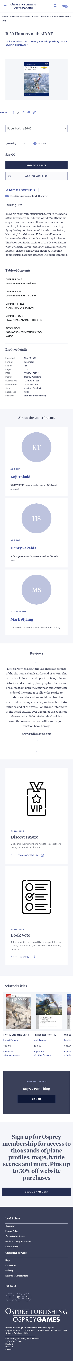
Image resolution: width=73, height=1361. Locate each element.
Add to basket (36, 165)
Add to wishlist (36, 176)
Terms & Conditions (15, 1236)
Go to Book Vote (20, 957)
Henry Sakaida (23, 547)
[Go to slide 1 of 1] (36, 751)
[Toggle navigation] (5, 6)
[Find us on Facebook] (10, 1297)
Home (5, 16)
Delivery (9, 1270)
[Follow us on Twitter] (27, 1297)
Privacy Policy (11, 1231)
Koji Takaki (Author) (17, 41)
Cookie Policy (11, 1246)
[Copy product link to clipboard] (34, 112)
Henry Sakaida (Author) (45, 41)
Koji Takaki (20, 476)
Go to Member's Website (24, 855)
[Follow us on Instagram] (19, 1297)
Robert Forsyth (10, 1040)
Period (35, 16)
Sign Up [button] (36, 1099)
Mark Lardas (40, 1040)
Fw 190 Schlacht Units (16, 1034)
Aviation (45, 16)
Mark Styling (22, 619)
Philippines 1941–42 (45, 1034)
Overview (10, 1226)
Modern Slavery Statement (18, 1241)
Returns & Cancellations (16, 1275)
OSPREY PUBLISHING (20, 16)
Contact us (10, 1265)
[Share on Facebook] (13, 112)
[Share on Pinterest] (23, 112)
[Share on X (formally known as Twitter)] (18, 112)
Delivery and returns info (20, 189)
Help (7, 1260)
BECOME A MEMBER (36, 1191)
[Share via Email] (28, 112)
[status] (25, 143)
